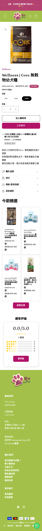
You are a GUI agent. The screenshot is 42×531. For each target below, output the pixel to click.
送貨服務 (9, 497)
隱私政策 (19, 526)
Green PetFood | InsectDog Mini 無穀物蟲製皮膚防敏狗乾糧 (11, 281)
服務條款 (9, 477)
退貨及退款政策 (12, 470)
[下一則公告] (37, 5)
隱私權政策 (10, 474)
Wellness (6, 69)
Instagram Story (19, 440)
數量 (3, 104)
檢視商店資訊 (9, 143)
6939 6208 (10, 405)
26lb (27, 99)
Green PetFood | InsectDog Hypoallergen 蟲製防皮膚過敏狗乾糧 (30, 234)
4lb (7, 99)
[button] (5, 16)
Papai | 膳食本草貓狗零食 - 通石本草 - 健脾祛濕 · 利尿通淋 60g (30, 281)
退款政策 (10, 526)
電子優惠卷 (10, 464)
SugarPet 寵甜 (18, 523)
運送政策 (9, 480)
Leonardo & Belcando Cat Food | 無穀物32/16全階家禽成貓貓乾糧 (11, 233)
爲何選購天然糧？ (13, 461)
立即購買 (21, 126)
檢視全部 (21, 305)
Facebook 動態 (12, 443)
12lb (17, 99)
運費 (10, 89)
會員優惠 (9, 494)
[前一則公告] (4, 5)
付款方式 (9, 467)
